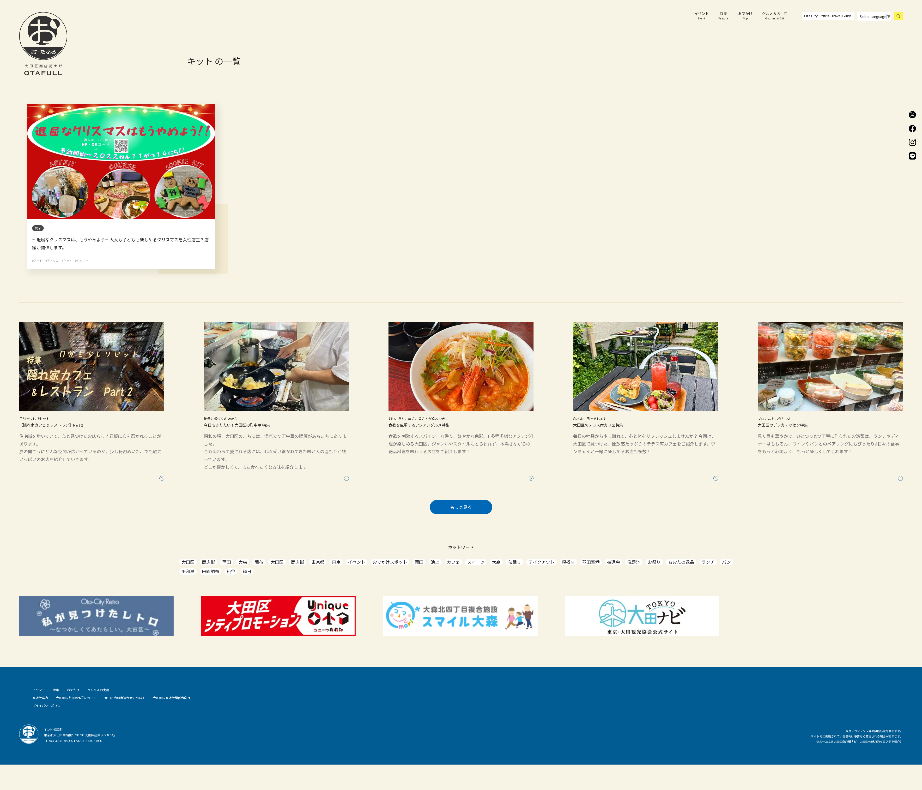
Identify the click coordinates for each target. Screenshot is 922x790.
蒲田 (226, 562)
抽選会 (613, 562)
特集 (723, 15)
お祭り (654, 562)
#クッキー (81, 260)
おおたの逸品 (681, 562)
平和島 (188, 571)
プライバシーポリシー (48, 706)
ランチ (708, 562)
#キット (67, 260)
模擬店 (568, 562)
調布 (259, 562)
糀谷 (231, 571)
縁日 (247, 571)
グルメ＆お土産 (774, 15)
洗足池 (633, 562)
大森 (242, 562)
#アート (37, 260)
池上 (435, 562)
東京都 (317, 562)
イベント (701, 15)
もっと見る (461, 507)
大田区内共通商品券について (76, 698)
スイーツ (476, 562)
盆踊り (514, 562)
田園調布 (210, 571)
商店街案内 (40, 698)
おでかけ (745, 15)
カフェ (453, 562)
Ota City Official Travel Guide (828, 16)
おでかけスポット (390, 562)
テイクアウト (541, 562)
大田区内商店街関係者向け (171, 698)
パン (726, 562)
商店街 (208, 562)
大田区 (188, 562)
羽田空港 (591, 562)
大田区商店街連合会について (124, 698)
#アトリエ (52, 260)
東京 (336, 562)
